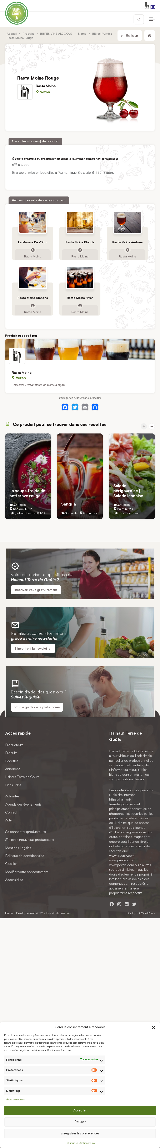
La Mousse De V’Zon (32, 242)
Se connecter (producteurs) (25, 832)
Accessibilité (14, 880)
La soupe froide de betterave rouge (27, 493)
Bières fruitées (102, 33)
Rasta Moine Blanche (33, 298)
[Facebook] (65, 407)
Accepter (80, 1110)
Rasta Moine (46, 86)
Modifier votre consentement (26, 872)
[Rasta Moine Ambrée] (127, 222)
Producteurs (14, 745)
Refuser (80, 1122)
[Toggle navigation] (152, 19)
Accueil (12, 33)
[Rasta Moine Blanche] (32, 277)
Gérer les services (15, 1099)
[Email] (85, 407)
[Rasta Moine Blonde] (80, 222)
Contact (11, 812)
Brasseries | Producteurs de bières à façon (38, 384)
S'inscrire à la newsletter (33, 648)
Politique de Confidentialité (80, 1142)
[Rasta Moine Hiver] (80, 277)
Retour (132, 35)
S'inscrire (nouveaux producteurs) (29, 840)
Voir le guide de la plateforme (37, 707)
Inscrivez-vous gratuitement (36, 590)
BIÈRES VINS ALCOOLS (56, 33)
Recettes (11, 761)
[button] (154, 1027)
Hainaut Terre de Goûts (22, 777)
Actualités (12, 796)
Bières (82, 33)
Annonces (12, 769)
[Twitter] (75, 407)
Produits (28, 33)
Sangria (68, 504)
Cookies (11, 864)
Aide (8, 820)
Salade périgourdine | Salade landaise (128, 490)
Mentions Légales (18, 848)
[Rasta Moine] (80, 349)
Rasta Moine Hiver (80, 298)
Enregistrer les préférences (80, 1133)
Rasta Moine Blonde (79, 242)
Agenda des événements (23, 804)
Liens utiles (13, 785)
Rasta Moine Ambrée (127, 242)
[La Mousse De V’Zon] (32, 222)
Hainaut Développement (20, 913)
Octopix (133, 913)
